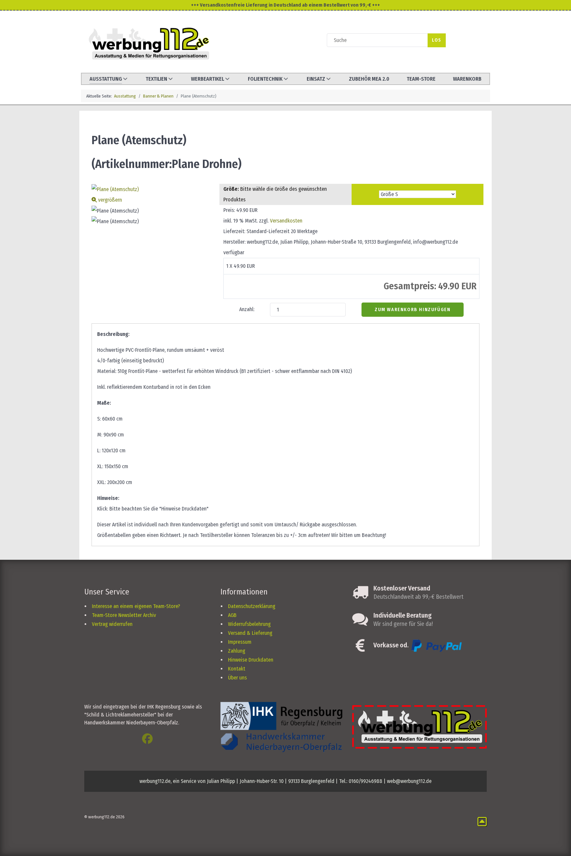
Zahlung (236, 651)
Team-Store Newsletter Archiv (124, 615)
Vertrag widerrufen (112, 624)
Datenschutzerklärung (251, 606)
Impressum (239, 642)
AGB (232, 615)
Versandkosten (286, 221)
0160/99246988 (365, 781)
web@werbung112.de (409, 781)
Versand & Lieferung (250, 633)
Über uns (237, 677)
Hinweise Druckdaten (250, 660)
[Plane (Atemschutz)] (115, 211)
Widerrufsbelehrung (249, 624)
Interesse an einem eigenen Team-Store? (136, 606)
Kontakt (236, 669)
